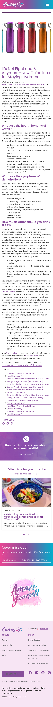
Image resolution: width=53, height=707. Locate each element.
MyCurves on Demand (12, 650)
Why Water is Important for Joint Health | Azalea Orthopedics (25, 391)
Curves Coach (31, 355)
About (5, 640)
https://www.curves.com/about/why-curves (22, 365)
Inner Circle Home (31, 473)
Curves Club (7, 645)
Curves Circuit (8, 291)
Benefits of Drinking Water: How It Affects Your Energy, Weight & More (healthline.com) (28, 380)
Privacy (4, 555)
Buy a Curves (34, 640)
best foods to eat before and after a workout (23, 84)
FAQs (4, 655)
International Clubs (37, 645)
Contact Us (12, 674)
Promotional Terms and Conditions (39, 657)
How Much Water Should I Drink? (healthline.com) (21, 374)
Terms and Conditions (38, 650)
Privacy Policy (36, 681)
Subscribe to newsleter (33, 560)
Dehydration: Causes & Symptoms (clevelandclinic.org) (22, 401)
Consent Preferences (38, 663)
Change (44, 628)
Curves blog (11, 353)
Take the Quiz (25, 454)
